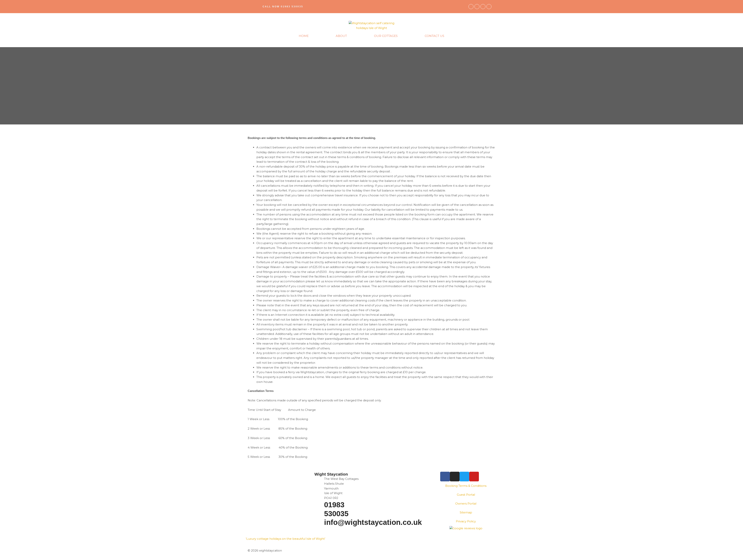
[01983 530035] (319, 505)
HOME (304, 36)
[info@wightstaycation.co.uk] (319, 523)
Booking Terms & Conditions (465, 486)
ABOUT (341, 36)
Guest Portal (466, 494)
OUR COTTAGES (386, 36)
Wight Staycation (331, 474)
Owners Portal (465, 503)
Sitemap (466, 512)
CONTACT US (434, 36)
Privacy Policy (466, 521)
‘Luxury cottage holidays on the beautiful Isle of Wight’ (285, 539)
